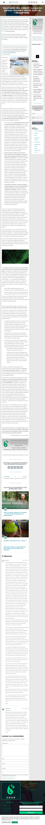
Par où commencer (7, 808)
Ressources (5, 810)
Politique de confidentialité (30, 789)
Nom (3, 758)
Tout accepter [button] (14, 822)
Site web (4, 768)
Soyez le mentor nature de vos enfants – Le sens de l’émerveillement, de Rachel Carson (15, 514)
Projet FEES (37, 142)
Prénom (33, 113)
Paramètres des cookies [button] (6, 822)
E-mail (3, 763)
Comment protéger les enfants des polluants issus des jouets (37, 91)
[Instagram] (32, 2)
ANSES (36, 133)
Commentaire (5, 743)
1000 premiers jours (38, 130)
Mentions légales (28, 786)
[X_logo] (37, 56)
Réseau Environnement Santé (37, 150)
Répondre (6, 703)
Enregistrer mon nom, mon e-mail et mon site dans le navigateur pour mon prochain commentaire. (15, 775)
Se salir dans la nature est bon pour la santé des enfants (37, 85)
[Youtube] (36, 2)
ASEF (35, 135)
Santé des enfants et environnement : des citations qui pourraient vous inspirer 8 (15, 548)
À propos (5, 805)
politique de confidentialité (12, 455)
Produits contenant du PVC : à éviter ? (15, 540)
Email (33, 117)
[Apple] (34, 2)
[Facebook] (29, 2)
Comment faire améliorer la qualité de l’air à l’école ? (37, 66)
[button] (4, 2)
